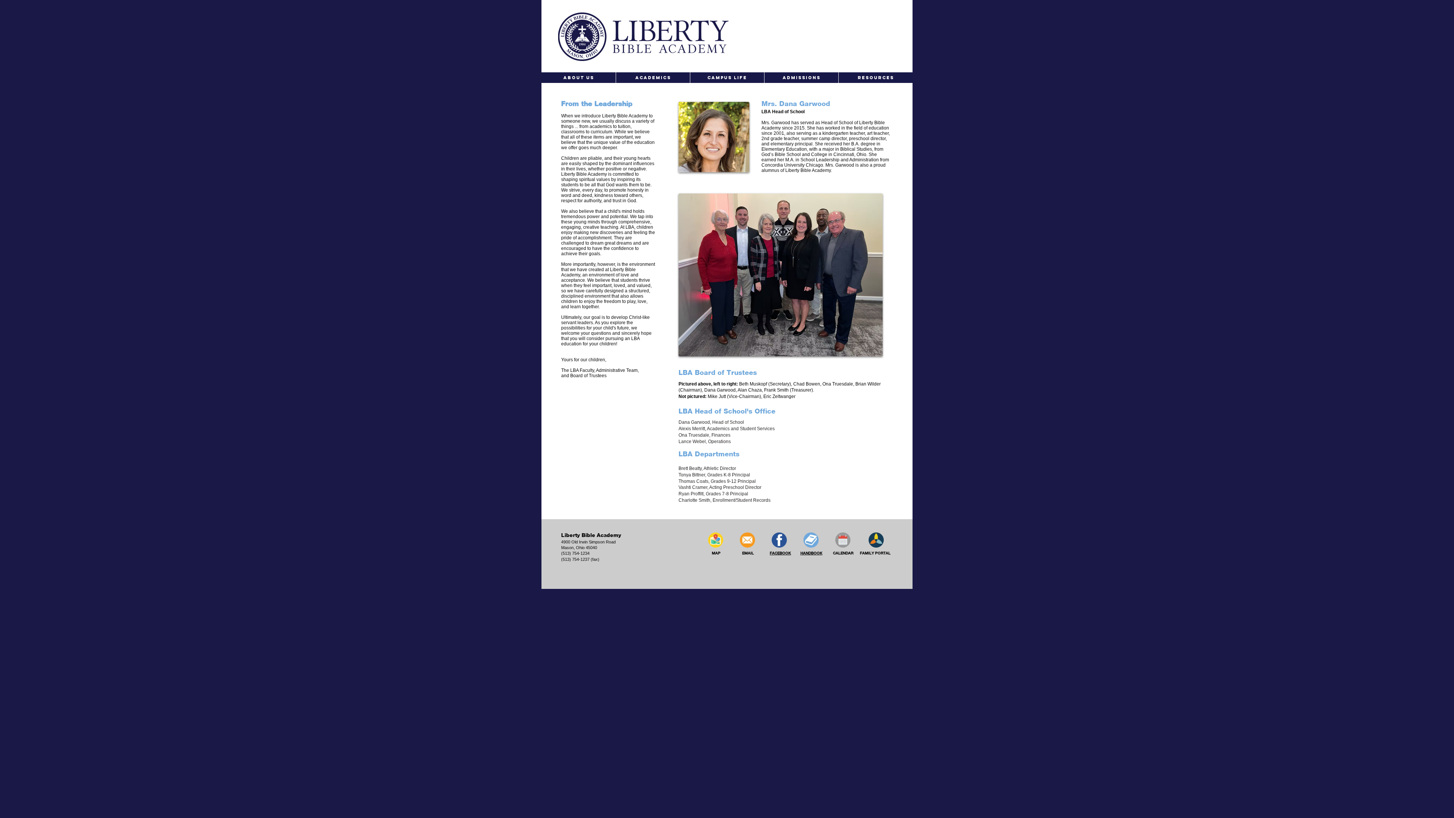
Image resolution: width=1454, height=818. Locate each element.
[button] (578, 77)
